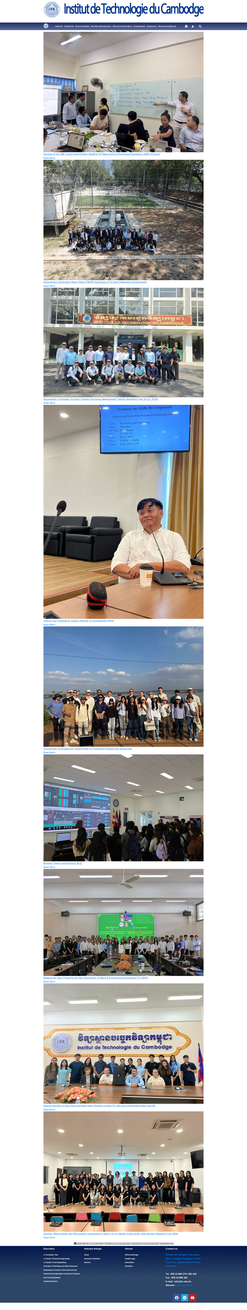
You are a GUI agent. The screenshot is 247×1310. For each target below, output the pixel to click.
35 (152, 1243)
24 (121, 1243)
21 (113, 1243)
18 (106, 1243)
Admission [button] (69, 26)
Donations (129, 1266)
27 (130, 1243)
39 (164, 1243)
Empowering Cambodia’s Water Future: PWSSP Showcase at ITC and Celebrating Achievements (95, 282)
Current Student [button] (82, 26)
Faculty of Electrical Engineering (57, 1259)
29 (136, 1243)
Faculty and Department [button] (101, 26)
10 (87, 1243)
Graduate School (51, 1281)
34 (150, 1243)
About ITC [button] (59, 26)
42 (172, 1243)
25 (124, 1243)
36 (155, 1243)
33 (147, 1243)
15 (98, 1243)
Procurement (164, 26)
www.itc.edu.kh (184, 1285)
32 (144, 1243)
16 (101, 1243)
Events (173, 26)
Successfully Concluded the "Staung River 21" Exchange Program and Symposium (87, 748)
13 (94, 1243)
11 (89, 1243)
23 (119, 1243)
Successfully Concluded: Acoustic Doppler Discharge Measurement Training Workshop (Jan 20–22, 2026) (100, 399)
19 (108, 1243)
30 (139, 1243)
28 (133, 1243)
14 (96, 1243)
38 (161, 1243)
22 (116, 1243)
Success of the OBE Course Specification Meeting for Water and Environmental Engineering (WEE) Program (101, 154)
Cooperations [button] (140, 26)
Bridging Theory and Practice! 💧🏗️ (62, 863)
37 (158, 1243)
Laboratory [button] (152, 26)
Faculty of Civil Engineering (55, 1262)
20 (110, 1243)
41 (169, 1243)
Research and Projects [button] (122, 26)
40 (167, 1243)
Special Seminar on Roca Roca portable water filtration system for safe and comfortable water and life (99, 1105)
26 (127, 1243)
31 (141, 1243)
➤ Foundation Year (50, 1255)
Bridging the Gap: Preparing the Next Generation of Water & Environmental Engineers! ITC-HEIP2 (95, 977)
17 (103, 1243)
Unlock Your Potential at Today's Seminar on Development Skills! (78, 620)
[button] (200, 26)
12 (91, 1243)
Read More (49, 157)
